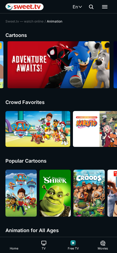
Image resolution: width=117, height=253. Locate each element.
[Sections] (105, 7)
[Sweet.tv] (24, 6)
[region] (58, 64)
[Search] (91, 7)
